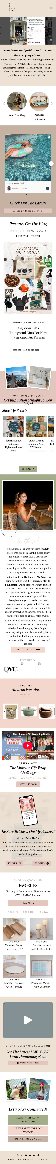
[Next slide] (51, 103)
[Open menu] (51, 8)
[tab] (17, 230)
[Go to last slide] (4, 103)
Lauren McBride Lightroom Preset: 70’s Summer (36, 444)
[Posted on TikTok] (47, 188)
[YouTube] (30, 1155)
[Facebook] (26, 1155)
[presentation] (28, 278)
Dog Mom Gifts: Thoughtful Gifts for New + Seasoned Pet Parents (28, 333)
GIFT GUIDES (38, 322)
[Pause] (51, 39)
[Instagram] (17, 1155)
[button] (4, 163)
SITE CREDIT (42, 1160)
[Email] (34, 1155)
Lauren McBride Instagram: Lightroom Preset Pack (13, 445)
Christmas (17, 322)
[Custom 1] (38, 1155)
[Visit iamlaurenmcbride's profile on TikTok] (9, 188)
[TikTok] (22, 1155)
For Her (27, 322)
